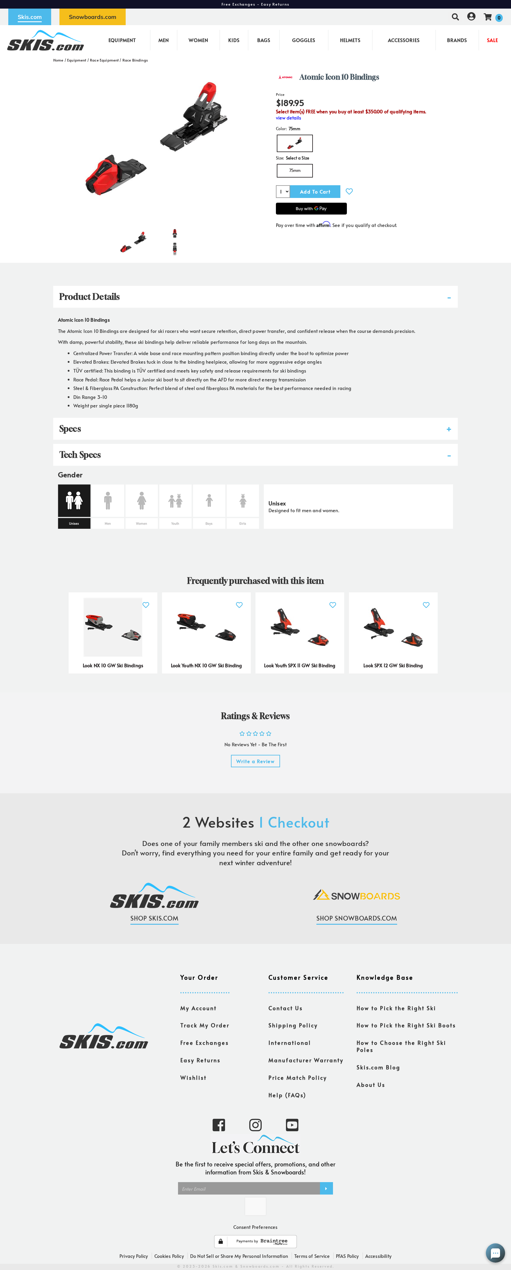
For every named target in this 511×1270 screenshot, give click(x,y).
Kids (234, 40)
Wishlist (193, 1077)
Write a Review (255, 761)
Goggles (303, 40)
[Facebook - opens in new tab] (219, 1124)
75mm (295, 170)
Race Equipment (104, 60)
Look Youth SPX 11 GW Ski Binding (299, 665)
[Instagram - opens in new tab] (255, 1124)
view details (288, 118)
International (290, 1042)
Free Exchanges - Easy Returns (255, 4)
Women (198, 40)
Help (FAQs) (287, 1095)
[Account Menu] (471, 17)
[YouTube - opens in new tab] (292, 1124)
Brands (457, 40)
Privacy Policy (133, 1256)
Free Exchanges (204, 1042)
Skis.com (30, 16)
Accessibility (378, 1256)
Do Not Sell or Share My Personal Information (239, 1256)
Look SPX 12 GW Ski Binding (393, 665)
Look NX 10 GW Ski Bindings (113, 665)
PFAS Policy (347, 1256)
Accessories (404, 40)
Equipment (122, 40)
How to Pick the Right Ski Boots (406, 1025)
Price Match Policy (298, 1077)
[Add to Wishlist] (349, 191)
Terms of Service (312, 1256)
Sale (492, 40)
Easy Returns (200, 1060)
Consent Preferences (255, 1227)
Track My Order (204, 1025)
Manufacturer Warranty (306, 1060)
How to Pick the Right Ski (396, 1008)
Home (58, 60)
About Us (371, 1084)
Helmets (350, 40)
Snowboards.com (92, 16)
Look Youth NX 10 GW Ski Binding (206, 665)
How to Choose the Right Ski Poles (401, 1046)
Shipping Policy (293, 1025)
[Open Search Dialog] (455, 17)
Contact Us (286, 1008)
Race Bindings (135, 60)
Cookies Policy (169, 1256)
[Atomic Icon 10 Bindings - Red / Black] (133, 240)
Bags (263, 40)
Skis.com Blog (378, 1067)
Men (164, 40)
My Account (198, 1008)
